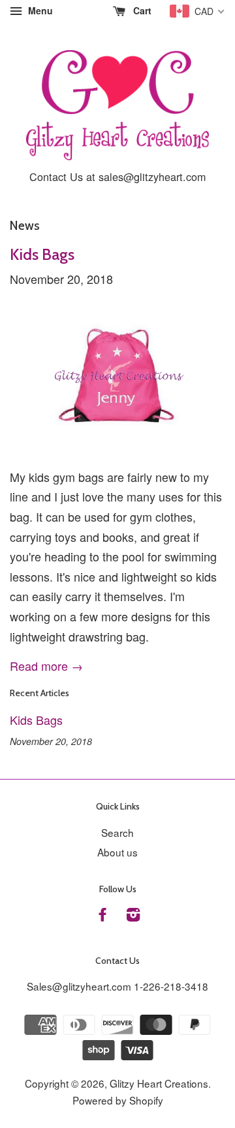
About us (117, 852)
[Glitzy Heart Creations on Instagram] (133, 916)
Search (117, 832)
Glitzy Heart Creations (159, 1083)
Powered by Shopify (117, 1100)
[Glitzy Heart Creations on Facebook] (102, 916)
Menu (39, 10)
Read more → (46, 665)
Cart (141, 10)
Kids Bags (42, 254)
